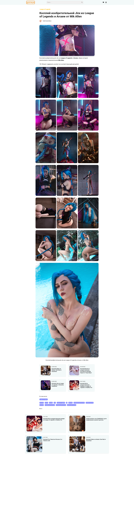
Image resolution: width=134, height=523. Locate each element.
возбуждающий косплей (79, 402)
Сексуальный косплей (61, 405)
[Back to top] (132, 520)
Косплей (41, 402)
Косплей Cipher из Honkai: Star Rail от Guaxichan (56, 370)
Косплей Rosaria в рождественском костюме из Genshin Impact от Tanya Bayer (86, 370)
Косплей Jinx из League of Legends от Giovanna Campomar (58, 385)
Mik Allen (61, 60)
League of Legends (43, 399)
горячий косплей (89, 402)
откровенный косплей (50, 405)
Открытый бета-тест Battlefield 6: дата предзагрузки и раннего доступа (96, 419)
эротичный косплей (71, 405)
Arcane (46, 402)
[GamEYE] (30, 2)
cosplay (50, 402)
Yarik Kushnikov (47, 21)
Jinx (55, 402)
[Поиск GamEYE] (82, 2)
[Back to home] (129, 520)
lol (66, 402)
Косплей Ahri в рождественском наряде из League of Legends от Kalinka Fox (86, 385)
